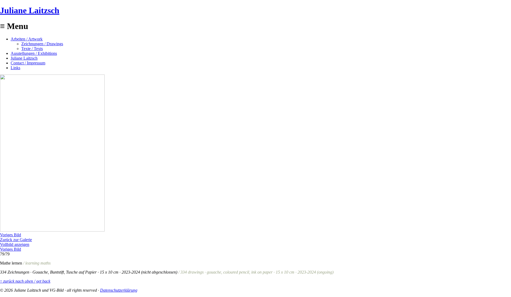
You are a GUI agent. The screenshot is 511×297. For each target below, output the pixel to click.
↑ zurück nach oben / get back (25, 281)
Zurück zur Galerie (16, 239)
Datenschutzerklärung (118, 290)
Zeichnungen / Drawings (42, 44)
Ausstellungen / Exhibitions (34, 53)
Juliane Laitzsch (29, 10)
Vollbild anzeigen (14, 244)
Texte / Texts (32, 48)
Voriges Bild (10, 235)
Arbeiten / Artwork (27, 39)
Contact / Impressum (28, 63)
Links (15, 67)
